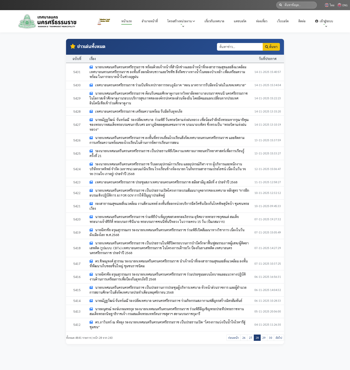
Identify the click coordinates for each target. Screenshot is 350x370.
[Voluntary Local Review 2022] (104, 21)
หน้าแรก (126, 21)
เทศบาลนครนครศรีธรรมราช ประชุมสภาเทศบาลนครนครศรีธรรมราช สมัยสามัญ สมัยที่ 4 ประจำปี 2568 (165, 182)
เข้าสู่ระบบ (326, 21)
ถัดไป (279, 337)
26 (243, 337)
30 (270, 337)
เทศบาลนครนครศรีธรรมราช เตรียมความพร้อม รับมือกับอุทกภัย (138, 111)
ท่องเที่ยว (261, 21)
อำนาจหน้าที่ (150, 21)
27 (250, 337)
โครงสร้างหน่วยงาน (180, 21)
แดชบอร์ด (240, 21)
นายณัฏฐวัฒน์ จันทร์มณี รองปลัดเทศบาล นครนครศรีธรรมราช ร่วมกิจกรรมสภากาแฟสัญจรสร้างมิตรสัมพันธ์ (168, 300)
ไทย (332, 5)
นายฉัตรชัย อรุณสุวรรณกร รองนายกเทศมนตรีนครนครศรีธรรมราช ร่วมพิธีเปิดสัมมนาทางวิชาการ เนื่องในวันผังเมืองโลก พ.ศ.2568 (167, 232)
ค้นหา (272, 47)
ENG (345, 5)
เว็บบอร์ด (283, 21)
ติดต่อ (301, 21)
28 (257, 337)
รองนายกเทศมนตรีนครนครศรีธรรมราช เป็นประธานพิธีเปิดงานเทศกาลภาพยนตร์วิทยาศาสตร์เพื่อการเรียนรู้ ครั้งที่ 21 (167, 153)
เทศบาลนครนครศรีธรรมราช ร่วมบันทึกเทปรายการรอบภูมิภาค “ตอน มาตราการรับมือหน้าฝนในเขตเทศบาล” (170, 85)
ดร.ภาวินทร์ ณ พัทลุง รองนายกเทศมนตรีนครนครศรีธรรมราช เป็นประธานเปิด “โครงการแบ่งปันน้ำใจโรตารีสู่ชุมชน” (167, 324)
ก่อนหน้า (233, 337)
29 (264, 337)
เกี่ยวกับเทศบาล (214, 21)
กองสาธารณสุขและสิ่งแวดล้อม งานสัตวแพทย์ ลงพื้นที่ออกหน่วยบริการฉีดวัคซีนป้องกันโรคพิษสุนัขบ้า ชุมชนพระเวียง (169, 206)
